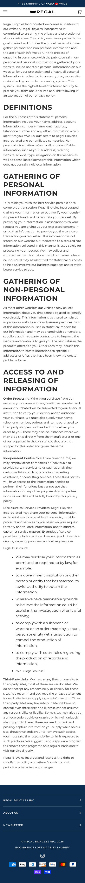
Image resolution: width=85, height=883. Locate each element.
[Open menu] (9, 11)
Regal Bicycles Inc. (40, 841)
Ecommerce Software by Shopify (42, 847)
